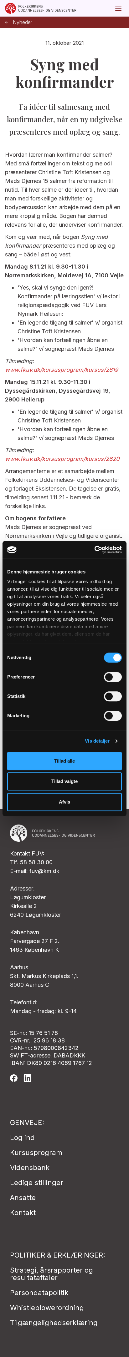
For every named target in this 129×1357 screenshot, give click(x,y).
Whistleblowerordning (47, 1307)
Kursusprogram (36, 1152)
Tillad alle (64, 761)
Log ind (22, 1137)
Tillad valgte (64, 781)
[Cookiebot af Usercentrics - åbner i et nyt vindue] (94, 550)
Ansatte (23, 1197)
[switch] (113, 677)
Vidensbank (29, 1167)
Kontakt (23, 1212)
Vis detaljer (97, 741)
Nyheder (22, 22)
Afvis (64, 802)
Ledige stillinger (36, 1182)
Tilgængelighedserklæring (54, 1322)
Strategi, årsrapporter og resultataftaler (51, 1273)
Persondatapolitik (39, 1292)
